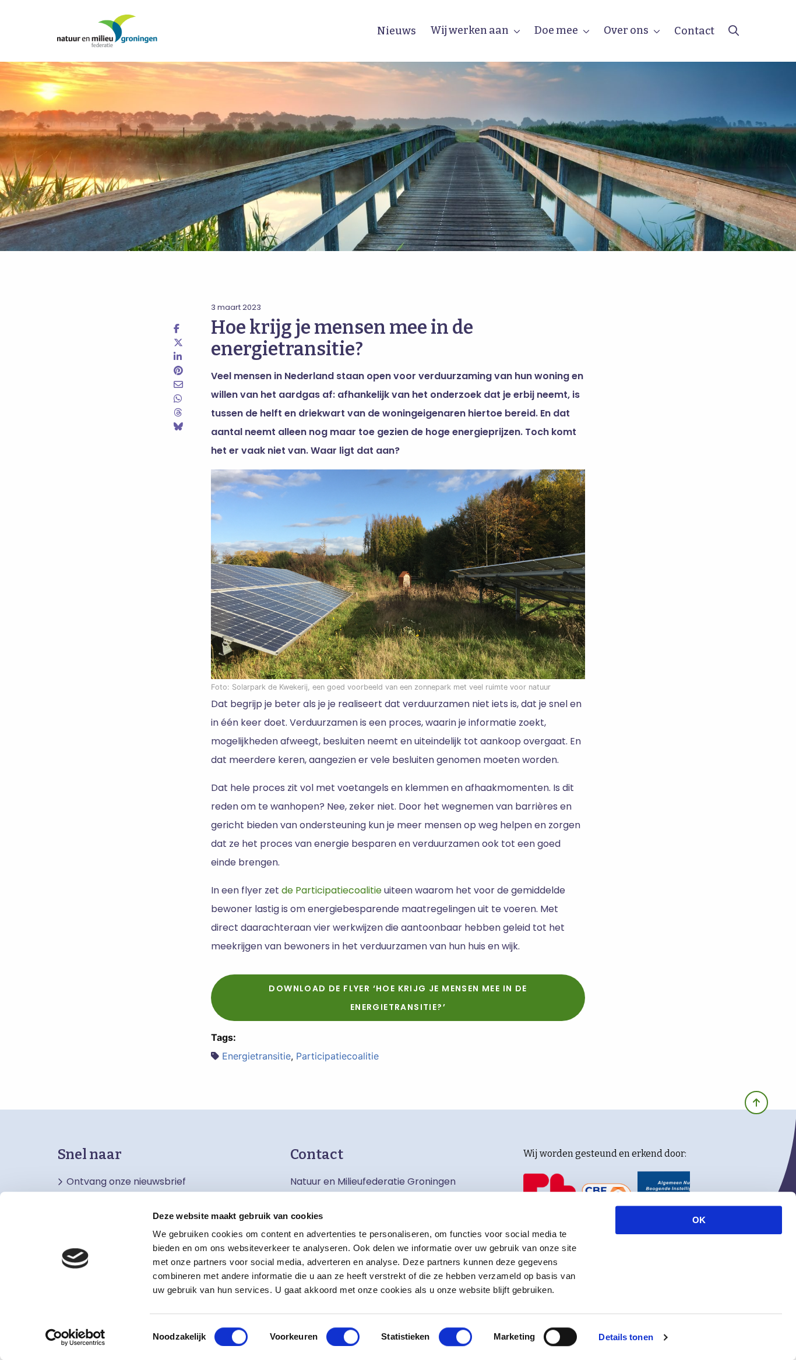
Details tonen (625, 1337)
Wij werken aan (469, 30)
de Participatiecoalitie (331, 890)
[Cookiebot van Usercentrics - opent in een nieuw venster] (75, 1337)
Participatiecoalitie (337, 1056)
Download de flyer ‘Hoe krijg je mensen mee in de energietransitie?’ (398, 998)
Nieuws (396, 30)
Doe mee (556, 30)
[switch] (343, 1336)
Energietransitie (256, 1056)
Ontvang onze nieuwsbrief (126, 1181)
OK (699, 1220)
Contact (694, 30)
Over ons (626, 30)
